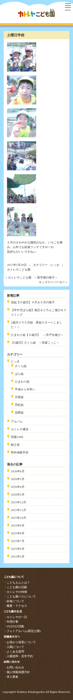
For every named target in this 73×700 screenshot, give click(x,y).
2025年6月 (18, 548)
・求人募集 (11, 676)
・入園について (14, 646)
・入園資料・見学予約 (18, 656)
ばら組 (19, 373)
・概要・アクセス (15, 605)
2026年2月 (18, 494)
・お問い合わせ (14, 667)
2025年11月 (18, 510)
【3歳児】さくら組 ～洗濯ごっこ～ (35, 342)
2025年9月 (18, 525)
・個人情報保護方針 (17, 672)
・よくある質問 (14, 651)
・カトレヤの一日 (15, 617)
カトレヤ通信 (19, 429)
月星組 (19, 397)
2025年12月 (18, 502)
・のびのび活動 (14, 626)
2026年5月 (18, 479)
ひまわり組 (22, 381)
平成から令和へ (25, 389)
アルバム (17, 421)
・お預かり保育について (20, 642)
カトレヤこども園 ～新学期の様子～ (33, 277)
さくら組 (20, 366)
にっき (55, 264)
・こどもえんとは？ (17, 582)
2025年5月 (18, 556)
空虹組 (19, 404)
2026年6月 (18, 471)
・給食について (14, 601)
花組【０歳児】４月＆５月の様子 (33, 302)
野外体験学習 (19, 452)
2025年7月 (18, 541)
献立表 (15, 444)
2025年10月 (18, 517)
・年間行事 (11, 621)
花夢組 (19, 412)
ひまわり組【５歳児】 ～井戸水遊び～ (37, 334)
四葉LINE (17, 437)
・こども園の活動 (15, 587)
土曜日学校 (16, 35)
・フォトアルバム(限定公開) (22, 631)
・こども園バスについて (20, 596)
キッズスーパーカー (52, 282)
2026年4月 (18, 486)
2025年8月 (18, 533)
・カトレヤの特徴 (15, 591)
